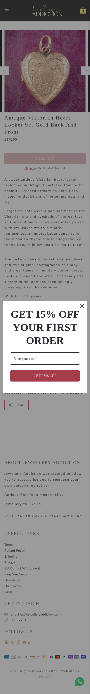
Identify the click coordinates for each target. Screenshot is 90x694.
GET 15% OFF (45, 376)
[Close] (82, 306)
